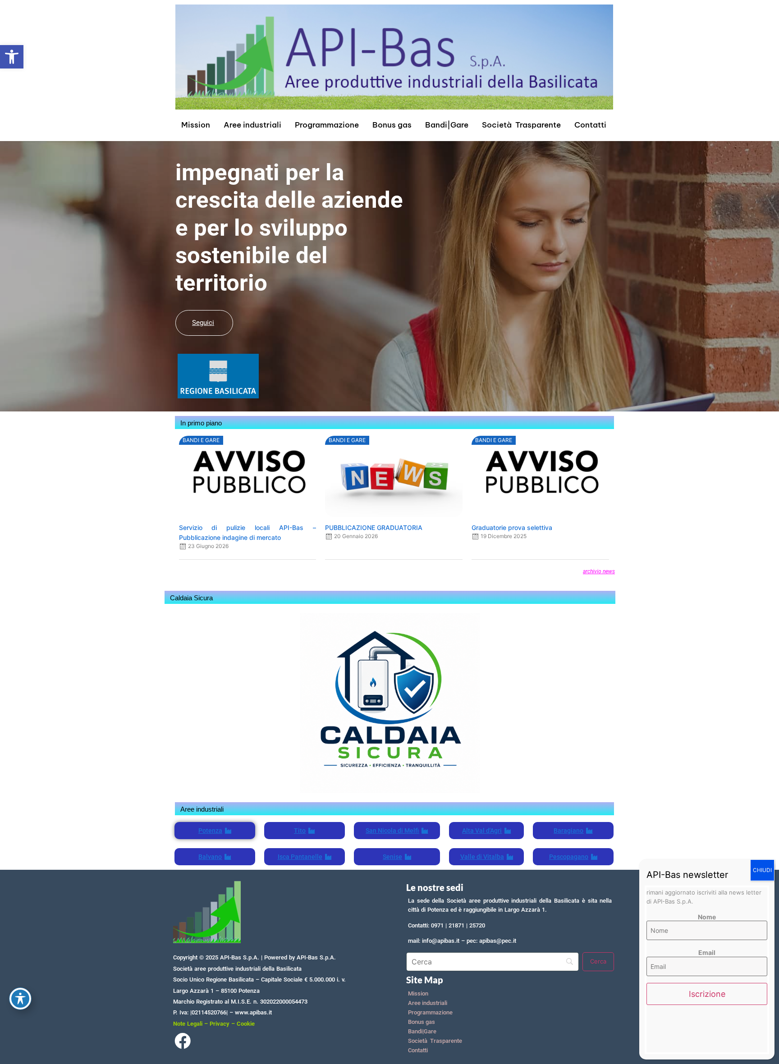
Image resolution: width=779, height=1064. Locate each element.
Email (706, 953)
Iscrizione (707, 994)
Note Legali (187, 1023)
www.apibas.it (253, 1012)
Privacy (219, 1023)
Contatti (590, 125)
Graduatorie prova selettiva (512, 527)
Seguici (203, 323)
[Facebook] (182, 1043)
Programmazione (327, 125)
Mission (195, 125)
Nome (707, 917)
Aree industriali (252, 125)
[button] (11, 56)
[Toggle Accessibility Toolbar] (20, 998)
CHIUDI (762, 870)
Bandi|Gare (446, 125)
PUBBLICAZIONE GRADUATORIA (373, 527)
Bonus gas (392, 125)
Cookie (246, 1023)
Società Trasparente (521, 125)
